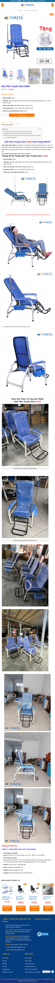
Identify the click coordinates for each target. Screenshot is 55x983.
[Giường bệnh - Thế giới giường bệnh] (27, 5)
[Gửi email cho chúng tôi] (14, 1)
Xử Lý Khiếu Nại (29, 963)
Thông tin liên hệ (11, 137)
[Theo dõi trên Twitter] (13, 1)
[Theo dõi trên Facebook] (10, 1)
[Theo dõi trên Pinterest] (17, 1)
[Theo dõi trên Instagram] (11, 1)
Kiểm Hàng (28, 958)
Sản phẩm (26, 10)
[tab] (15, 124)
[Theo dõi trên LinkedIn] (19, 1)
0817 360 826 (13, 864)
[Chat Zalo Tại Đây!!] (52, 971)
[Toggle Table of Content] (39, 129)
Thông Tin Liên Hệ (7, 972)
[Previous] (4, 40)
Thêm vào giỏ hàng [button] (7, 908)
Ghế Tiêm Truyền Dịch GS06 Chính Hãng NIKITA (18, 131)
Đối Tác (4, 963)
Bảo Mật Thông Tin (30, 966)
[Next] (51, 40)
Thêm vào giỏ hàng (22, 115)
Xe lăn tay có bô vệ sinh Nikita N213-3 (47, 898)
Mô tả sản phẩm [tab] (7, 124)
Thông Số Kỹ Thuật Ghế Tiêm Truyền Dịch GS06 (18, 133)
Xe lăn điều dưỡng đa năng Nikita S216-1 (20, 898)
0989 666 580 (22, 864)
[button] (2, 5)
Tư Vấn (4, 961)
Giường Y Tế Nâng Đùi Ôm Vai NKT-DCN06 (7, 898)
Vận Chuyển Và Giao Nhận (32, 972)
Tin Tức (4, 966)
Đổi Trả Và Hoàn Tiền (31, 969)
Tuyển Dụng (5, 969)
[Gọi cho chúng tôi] (16, 1)
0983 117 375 (36, 862)
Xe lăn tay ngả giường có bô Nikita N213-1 (33, 898)
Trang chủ (20, 10)
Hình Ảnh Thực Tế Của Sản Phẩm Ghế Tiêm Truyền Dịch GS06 (22, 135)
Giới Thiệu (5, 958)
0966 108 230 (24, 944)
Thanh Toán (28, 961)
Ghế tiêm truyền (33, 10)
